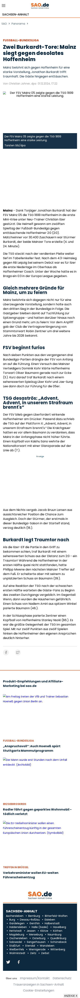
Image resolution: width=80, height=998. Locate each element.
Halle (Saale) (40, 927)
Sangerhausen (36, 942)
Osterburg (38, 938)
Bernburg (34, 916)
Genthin (34, 923)
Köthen (57, 931)
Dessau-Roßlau (30, 919)
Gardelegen (17, 923)
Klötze (44, 931)
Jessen (31, 931)
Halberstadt (52, 923)
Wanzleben (47, 946)
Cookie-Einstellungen (38, 990)
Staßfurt (14, 946)
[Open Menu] (3, 6)
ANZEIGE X (70, 995)
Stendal (30, 946)
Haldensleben (18, 927)
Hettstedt (15, 931)
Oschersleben (18, 938)
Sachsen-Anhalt (15, 14)
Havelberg (59, 927)
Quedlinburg (58, 938)
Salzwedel (15, 942)
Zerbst (45, 953)
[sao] (40, 895)
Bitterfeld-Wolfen (56, 916)
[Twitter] (8, 962)
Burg (12, 919)
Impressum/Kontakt (35, 978)
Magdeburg (16, 934)
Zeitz (33, 953)
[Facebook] (18, 962)
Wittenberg (57, 949)
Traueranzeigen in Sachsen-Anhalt (38, 984)
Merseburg (36, 934)
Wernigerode (37, 949)
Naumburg (54, 934)
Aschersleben (14, 916)
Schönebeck (58, 942)
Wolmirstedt (17, 953)
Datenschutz (62, 978)
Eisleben (50, 919)
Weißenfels (16, 949)
